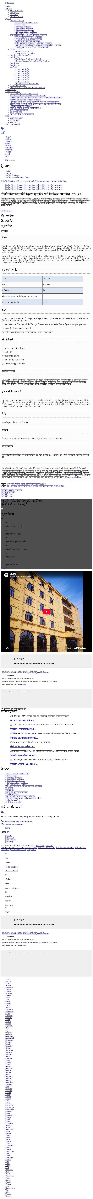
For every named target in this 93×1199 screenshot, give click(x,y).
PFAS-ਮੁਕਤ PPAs (11, 794)
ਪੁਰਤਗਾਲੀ (8, 141)
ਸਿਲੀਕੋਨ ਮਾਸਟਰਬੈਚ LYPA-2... (23, 755)
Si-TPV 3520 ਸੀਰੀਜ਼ (22, 80)
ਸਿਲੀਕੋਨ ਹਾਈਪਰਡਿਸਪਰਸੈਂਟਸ (20, 55)
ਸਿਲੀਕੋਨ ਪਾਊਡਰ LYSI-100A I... (24, 764)
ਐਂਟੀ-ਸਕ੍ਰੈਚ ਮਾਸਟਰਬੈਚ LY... (22, 746)
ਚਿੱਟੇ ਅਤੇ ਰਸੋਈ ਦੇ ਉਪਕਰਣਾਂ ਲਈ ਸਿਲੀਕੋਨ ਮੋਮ (26, 108)
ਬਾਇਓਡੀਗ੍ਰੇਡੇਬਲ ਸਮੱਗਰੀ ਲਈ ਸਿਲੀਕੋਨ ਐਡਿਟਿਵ (32, 61)
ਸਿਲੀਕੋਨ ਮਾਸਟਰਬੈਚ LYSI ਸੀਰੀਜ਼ (26, 23)
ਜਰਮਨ (7, 143)
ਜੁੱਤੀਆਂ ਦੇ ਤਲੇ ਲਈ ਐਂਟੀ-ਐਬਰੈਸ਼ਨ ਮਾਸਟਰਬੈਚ (25, 100)
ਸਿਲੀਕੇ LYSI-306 (7, 494)
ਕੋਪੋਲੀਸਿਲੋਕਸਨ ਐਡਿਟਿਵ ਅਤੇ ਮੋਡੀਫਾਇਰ (29, 59)
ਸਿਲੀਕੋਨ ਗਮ (14, 63)
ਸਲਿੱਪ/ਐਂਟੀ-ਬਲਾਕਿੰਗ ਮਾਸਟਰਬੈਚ (16, 792)
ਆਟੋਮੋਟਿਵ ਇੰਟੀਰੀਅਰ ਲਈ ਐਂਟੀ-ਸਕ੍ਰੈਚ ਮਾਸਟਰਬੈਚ (28, 96)
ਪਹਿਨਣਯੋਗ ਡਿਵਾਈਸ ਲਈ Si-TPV (22, 106)
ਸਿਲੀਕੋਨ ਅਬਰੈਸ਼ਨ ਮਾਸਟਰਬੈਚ (11, 490)
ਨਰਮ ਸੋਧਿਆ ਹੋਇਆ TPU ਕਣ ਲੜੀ (27, 84)
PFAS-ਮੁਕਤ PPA (16, 49)
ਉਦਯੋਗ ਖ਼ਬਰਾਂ (15, 120)
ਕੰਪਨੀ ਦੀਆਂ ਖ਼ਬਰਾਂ (16, 118)
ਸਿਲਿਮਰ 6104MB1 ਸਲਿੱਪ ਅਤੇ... (24, 738)
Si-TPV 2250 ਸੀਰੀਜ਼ (22, 75)
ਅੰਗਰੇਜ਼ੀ (8, 137)
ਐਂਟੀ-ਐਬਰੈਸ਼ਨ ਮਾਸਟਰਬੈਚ (24, 29)
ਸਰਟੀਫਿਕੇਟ (14, 15)
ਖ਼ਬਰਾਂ (7, 116)
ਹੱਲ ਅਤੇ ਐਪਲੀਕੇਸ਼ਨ (12, 92)
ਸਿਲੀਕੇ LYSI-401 (7, 496)
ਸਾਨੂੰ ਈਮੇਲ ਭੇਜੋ (6, 211)
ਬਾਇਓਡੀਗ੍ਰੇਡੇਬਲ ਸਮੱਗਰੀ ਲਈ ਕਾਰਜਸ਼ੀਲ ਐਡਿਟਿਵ (23, 798)
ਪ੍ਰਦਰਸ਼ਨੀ (14, 122)
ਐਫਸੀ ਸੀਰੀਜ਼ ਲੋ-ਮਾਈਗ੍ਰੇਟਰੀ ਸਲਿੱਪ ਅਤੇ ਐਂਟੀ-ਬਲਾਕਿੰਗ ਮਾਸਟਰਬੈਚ (38, 45)
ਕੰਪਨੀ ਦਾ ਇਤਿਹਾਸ (16, 11)
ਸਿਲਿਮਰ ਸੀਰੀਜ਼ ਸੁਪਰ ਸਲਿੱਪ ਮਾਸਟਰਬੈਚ (28, 37)
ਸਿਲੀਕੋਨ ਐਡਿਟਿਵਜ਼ (17, 21)
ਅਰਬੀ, (7, 154)
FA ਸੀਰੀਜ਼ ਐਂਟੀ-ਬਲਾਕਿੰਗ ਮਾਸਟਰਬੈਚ (27, 41)
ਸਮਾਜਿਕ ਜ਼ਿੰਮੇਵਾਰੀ (16, 17)
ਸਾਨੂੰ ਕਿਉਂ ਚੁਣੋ (14, 13)
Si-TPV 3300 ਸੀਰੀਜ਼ (22, 71)
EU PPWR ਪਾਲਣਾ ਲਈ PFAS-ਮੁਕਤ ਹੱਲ (24, 94)
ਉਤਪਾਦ (8, 19)
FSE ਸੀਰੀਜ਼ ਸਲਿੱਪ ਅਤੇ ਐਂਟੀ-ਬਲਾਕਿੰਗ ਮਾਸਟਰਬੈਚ (32, 47)
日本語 (8, 146)
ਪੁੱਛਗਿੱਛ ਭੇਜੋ (5, 832)
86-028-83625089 (12, 821)
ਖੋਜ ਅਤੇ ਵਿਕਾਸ (10, 90)
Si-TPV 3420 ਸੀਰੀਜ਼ (22, 78)
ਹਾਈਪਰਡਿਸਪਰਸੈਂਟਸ (12, 800)
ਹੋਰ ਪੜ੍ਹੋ (4, 568)
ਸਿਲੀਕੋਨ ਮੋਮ (14, 57)
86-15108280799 (26, 821)
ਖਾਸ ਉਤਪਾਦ (40, 846)
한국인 (8, 152)
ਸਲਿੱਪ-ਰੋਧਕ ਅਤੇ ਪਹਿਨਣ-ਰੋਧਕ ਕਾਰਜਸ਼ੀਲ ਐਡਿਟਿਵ (27, 88)
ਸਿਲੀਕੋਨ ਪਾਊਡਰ (20, 25)
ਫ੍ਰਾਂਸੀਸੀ (8, 150)
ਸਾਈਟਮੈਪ (49, 846)
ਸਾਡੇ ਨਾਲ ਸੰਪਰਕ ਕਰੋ (12, 124)
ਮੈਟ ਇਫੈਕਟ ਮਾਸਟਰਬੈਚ (18, 86)
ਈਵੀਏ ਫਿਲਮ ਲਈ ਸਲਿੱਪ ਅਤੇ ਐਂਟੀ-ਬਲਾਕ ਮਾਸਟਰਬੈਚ (33, 43)
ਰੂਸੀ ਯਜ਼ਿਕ (9, 148)
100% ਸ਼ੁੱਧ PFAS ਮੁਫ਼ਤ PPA (24, 51)
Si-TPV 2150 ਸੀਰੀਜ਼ (22, 73)
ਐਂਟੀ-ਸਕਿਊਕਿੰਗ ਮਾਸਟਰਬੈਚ (24, 31)
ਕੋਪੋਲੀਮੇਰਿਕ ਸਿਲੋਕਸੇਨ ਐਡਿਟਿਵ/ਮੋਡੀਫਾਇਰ (20, 796)
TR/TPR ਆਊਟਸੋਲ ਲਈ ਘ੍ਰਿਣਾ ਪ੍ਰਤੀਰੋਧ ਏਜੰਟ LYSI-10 (26, 484)
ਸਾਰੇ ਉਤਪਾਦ (31, 850)
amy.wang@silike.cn (74, 477)
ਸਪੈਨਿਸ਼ (8, 139)
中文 (7, 156)
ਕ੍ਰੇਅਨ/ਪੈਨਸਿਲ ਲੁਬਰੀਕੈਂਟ (19, 110)
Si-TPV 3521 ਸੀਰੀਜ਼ (22, 82)
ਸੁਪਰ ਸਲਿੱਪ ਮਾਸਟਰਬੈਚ (18, 850)
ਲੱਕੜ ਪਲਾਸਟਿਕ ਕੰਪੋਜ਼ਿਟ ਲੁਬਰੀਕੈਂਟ (22, 114)
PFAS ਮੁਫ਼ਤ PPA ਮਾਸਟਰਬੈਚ (25, 53)
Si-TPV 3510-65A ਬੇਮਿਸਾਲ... (23, 720)
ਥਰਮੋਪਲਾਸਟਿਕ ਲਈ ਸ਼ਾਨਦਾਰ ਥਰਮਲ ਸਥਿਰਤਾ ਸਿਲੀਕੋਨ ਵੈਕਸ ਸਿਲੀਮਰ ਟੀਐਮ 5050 (36, 486)
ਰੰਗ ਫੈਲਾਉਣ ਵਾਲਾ (16, 112)
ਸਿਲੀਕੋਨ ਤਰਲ (15, 65)
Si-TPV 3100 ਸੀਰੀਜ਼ (22, 69)
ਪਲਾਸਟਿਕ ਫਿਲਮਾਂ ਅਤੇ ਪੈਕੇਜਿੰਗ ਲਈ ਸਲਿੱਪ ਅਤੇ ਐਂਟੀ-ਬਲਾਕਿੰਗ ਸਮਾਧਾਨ (34, 102)
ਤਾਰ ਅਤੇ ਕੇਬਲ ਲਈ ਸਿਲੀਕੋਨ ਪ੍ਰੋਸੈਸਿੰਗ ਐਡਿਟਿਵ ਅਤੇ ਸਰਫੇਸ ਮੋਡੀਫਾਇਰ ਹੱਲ (36, 98)
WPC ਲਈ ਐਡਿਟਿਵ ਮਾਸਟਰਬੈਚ (26, 33)
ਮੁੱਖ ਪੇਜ (8, 7)
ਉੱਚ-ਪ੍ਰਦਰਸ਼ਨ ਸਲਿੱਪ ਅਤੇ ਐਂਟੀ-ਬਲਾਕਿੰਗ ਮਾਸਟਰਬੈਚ (28, 35)
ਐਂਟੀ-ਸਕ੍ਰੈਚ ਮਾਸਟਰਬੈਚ (23, 27)
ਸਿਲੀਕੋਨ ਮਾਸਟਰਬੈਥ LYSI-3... (23, 729)
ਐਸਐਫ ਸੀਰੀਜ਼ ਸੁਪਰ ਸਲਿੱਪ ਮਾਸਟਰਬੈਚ (28, 39)
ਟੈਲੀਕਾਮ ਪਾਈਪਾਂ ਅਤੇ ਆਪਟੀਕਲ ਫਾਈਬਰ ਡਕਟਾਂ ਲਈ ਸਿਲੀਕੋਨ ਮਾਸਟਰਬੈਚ (35, 104)
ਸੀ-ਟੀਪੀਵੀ (13, 67)
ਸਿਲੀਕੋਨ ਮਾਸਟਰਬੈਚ (8, 492)
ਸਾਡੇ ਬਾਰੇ (8, 9)
